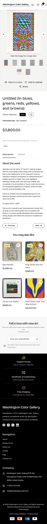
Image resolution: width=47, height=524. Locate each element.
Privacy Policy (32, 514)
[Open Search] (32, 5)
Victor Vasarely (10, 114)
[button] (24, 40)
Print (5, 146)
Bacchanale (8, 264)
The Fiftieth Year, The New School (34, 302)
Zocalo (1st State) (10, 301)
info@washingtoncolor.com (18, 491)
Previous (3, 34)
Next (43, 34)
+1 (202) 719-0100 (13, 486)
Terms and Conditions (17, 514)
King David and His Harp (33, 266)
